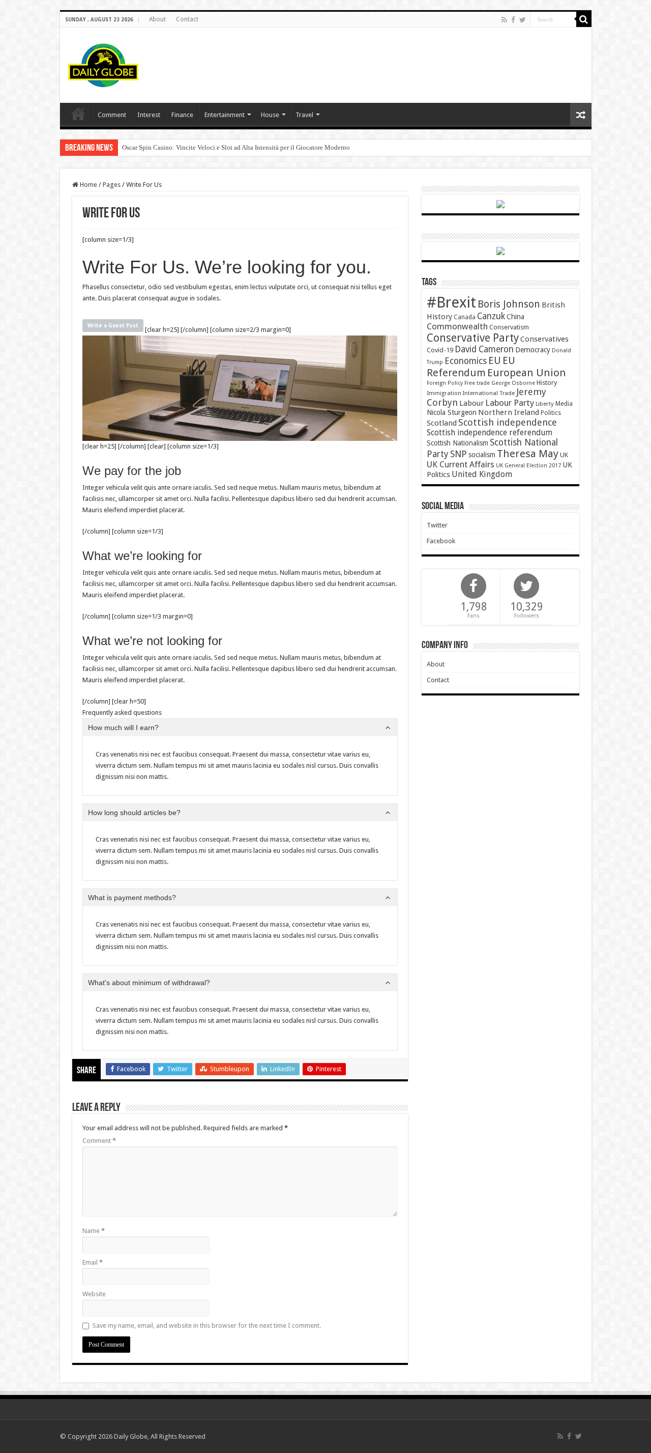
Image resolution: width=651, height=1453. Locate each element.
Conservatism (509, 327)
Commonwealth (457, 326)
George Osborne (513, 383)
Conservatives (544, 339)
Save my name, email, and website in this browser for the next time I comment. (207, 1325)
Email (92, 1262)
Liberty (545, 403)
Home (87, 184)
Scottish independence (507, 422)
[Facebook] (513, 20)
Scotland (442, 423)
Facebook (441, 541)
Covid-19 (440, 350)
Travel (304, 115)
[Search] (583, 19)
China (515, 317)
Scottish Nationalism (457, 443)
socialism (481, 455)
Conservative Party (473, 337)
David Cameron (484, 349)
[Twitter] (522, 20)
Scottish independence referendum (489, 432)
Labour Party (509, 403)
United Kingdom (482, 474)
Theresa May (527, 454)
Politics (551, 412)
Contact (187, 19)
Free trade (477, 383)
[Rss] (504, 20)
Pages (112, 184)
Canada (465, 317)
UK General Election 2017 (528, 465)
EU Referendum (471, 366)
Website (94, 1294)
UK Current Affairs (460, 464)
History (547, 382)
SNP (458, 454)
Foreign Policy (445, 383)
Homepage (78, 113)
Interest (148, 115)
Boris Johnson (509, 304)
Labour (471, 403)
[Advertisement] (399, 60)
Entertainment (224, 115)
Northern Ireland (508, 412)
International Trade (489, 393)
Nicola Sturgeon (452, 412)
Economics (466, 361)
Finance (182, 115)
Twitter (437, 525)
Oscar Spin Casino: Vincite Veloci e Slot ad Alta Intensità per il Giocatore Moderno (236, 147)
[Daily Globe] (103, 63)
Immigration (444, 393)
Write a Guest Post (112, 325)
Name (93, 1231)
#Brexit (451, 302)
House (270, 115)
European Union (526, 373)
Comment (112, 115)
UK (564, 455)
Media (564, 403)
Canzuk (491, 316)
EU (494, 361)
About (157, 19)
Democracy (532, 350)
